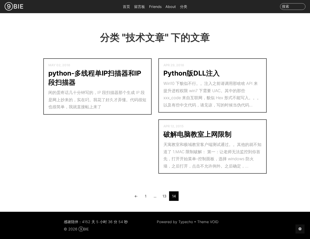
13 (164, 196)
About (170, 6)
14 (174, 196)
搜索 (285, 6)
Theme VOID (207, 221)
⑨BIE (14, 6)
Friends (155, 6)
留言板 (139, 6)
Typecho (185, 221)
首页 (126, 6)
